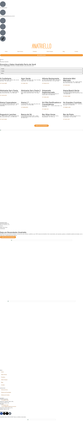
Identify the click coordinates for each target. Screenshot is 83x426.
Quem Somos (20, 51)
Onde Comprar (50, 51)
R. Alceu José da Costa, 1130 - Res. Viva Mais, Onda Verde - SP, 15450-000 (31, 80)
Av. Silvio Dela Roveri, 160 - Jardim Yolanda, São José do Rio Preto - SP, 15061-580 (9, 92)
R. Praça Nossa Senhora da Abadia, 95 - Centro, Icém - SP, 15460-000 (50, 94)
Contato (3, 384)
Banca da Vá (26, 114)
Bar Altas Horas (48, 114)
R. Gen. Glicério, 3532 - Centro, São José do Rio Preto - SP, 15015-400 (9, 80)
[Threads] (7, 413)
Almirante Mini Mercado (69, 79)
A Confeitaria (5, 78)
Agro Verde (26, 78)
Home (6, 51)
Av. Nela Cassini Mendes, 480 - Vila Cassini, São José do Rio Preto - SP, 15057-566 (51, 80)
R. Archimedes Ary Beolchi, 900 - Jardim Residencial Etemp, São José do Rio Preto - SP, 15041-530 (30, 116)
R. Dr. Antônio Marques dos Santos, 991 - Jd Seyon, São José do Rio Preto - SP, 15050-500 (30, 92)
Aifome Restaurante (50, 78)
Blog (64, 51)
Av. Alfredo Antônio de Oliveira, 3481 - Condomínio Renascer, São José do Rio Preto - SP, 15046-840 (73, 92)
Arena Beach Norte (71, 90)
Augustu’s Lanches (8, 114)
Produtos (35, 51)
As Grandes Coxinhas (72, 102)
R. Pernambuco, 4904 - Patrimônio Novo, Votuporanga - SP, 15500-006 (72, 116)
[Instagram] (4, 413)
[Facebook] (1, 413)
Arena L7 (25, 102)
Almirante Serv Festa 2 (31, 90)
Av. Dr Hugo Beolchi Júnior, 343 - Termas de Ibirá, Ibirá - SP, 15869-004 (72, 104)
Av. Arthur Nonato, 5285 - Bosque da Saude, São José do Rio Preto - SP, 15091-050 (9, 116)
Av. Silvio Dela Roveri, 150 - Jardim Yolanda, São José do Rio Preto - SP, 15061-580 (72, 82)
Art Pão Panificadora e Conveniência (51, 103)
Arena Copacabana (8, 102)
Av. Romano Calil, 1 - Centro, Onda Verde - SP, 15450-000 (52, 106)
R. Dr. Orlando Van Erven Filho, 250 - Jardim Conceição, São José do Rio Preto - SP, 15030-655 (9, 104)
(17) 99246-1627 (3, 7)
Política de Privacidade (6, 392)
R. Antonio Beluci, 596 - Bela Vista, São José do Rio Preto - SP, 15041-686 (30, 104)
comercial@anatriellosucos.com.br (7, 16)
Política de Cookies (5, 395)
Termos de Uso (4, 389)
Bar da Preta (68, 114)
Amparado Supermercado (48, 91)
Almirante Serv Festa (9, 90)
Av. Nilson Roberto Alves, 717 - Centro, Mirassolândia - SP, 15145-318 (50, 116)
